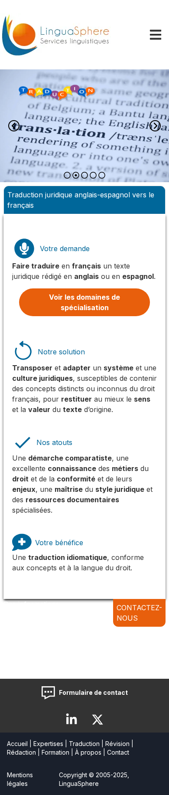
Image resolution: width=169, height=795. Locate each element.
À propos (88, 752)
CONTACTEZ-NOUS (139, 612)
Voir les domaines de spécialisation (84, 302)
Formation (55, 752)
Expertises (48, 743)
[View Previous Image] (14, 125)
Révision (117, 743)
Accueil (17, 743)
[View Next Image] (155, 125)
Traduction (84, 743)
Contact (118, 752)
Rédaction (21, 752)
